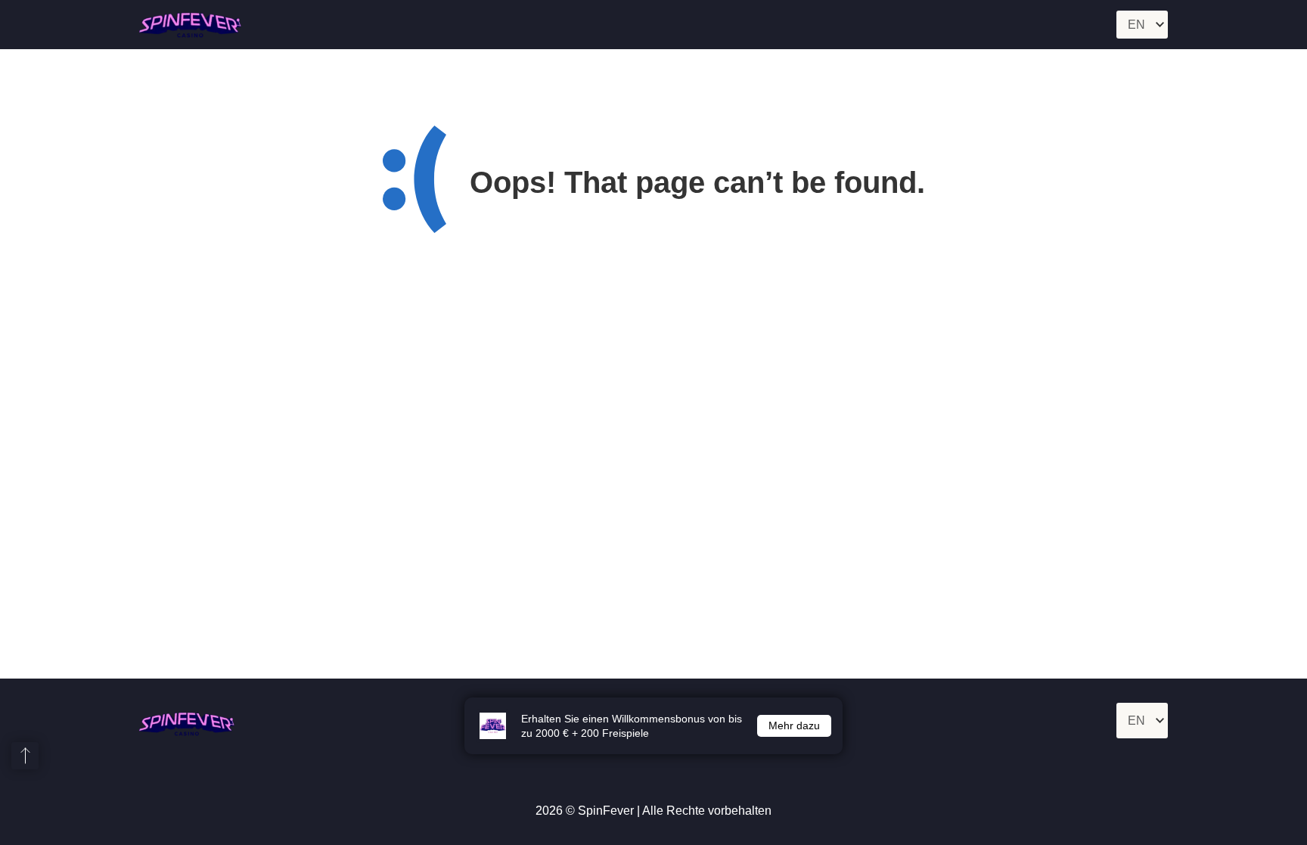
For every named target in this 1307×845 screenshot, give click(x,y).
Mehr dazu (794, 725)
